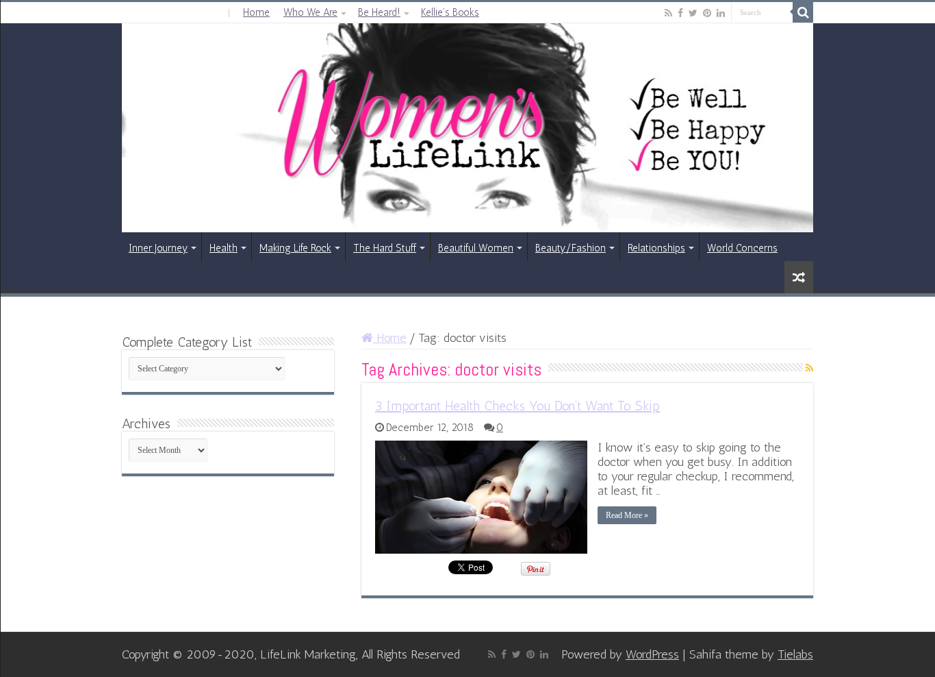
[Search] (803, 12)
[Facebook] (680, 13)
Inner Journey (158, 248)
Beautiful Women (475, 248)
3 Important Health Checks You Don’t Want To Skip (517, 405)
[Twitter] (693, 13)
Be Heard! (379, 12)
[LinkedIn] (720, 13)
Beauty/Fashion (570, 248)
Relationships (656, 248)
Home (256, 12)
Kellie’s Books (450, 12)
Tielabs (795, 654)
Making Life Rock (295, 248)
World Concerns (742, 248)
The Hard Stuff (384, 248)
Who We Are (310, 12)
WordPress (652, 654)
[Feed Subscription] (809, 368)
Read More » (627, 515)
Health (223, 248)
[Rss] (668, 13)
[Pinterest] (707, 13)
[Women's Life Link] (467, 127)
